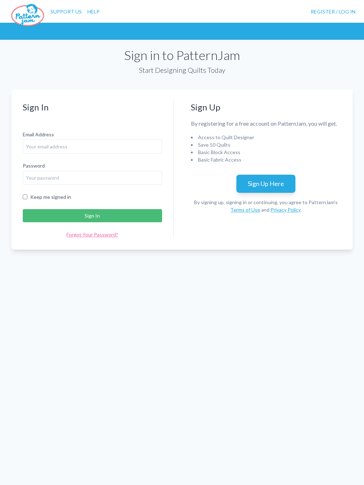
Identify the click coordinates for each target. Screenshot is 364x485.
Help (93, 12)
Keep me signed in (50, 197)
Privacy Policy (285, 210)
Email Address (38, 134)
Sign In (92, 216)
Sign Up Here (266, 183)
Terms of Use (245, 210)
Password (34, 166)
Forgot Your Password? (92, 234)
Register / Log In (333, 12)
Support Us (66, 12)
